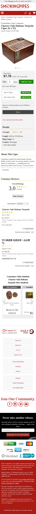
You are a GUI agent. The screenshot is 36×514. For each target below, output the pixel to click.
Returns (18, 378)
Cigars (3, 17)
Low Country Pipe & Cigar (26, 479)
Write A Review (18, 196)
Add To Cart (26, 82)
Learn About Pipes (18, 362)
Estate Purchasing (18, 383)
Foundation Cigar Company (14, 17)
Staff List (18, 340)
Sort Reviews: (12, 203)
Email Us (4, 333)
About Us (18, 345)
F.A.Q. (18, 350)
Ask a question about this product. (12, 120)
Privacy (18, 371)
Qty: (4, 81)
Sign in (18, 112)
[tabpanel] (12, 300)
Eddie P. (7, 218)
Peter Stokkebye (12, 287)
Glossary (18, 366)
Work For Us (18, 355)
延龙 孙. (7, 251)
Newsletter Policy (18, 388)
